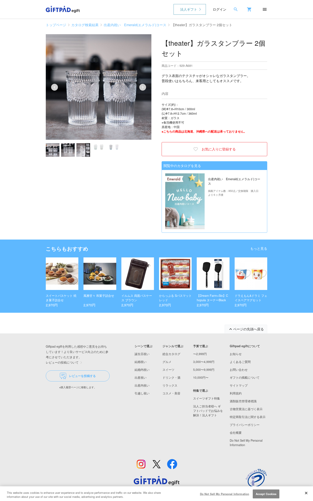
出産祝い (140, 377)
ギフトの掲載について (245, 377)
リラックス (169, 385)
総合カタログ (171, 354)
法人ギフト (188, 9)
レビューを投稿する (82, 376)
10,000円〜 (200, 377)
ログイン (219, 9)
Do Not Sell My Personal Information (224, 494)
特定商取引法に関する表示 (248, 417)
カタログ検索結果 (85, 24)
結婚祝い (140, 362)
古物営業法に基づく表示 (246, 409)
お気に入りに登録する (219, 149)
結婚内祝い (142, 369)
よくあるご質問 (240, 362)
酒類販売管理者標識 (243, 401)
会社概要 (236, 432)
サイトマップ (239, 385)
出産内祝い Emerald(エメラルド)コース (135, 24)
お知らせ (236, 354)
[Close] (306, 493)
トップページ (56, 24)
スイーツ (168, 369)
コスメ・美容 (171, 393)
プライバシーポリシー (245, 424)
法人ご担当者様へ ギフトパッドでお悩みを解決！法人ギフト (208, 410)
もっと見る (258, 248)
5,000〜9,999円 (203, 369)
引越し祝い (142, 393)
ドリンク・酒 (171, 377)
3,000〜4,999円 (203, 362)
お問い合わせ (239, 369)
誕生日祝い (142, 354)
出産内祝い (142, 385)
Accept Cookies (266, 494)
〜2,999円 (200, 354)
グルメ (166, 362)
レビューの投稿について (62, 362)
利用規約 (236, 393)
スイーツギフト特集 (206, 398)
